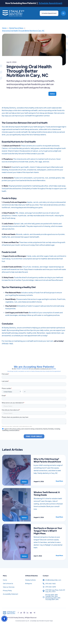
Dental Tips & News (16, 28)
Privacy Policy (7, 590)
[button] (63, 13)
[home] (13, 13)
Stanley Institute (30, 580)
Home (4, 28)
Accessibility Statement (10, 594)
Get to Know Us (8, 583)
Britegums (28, 583)
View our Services (8, 587)
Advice (52, 94)
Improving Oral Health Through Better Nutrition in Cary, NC (23, 31)
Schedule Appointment (50, 3)
